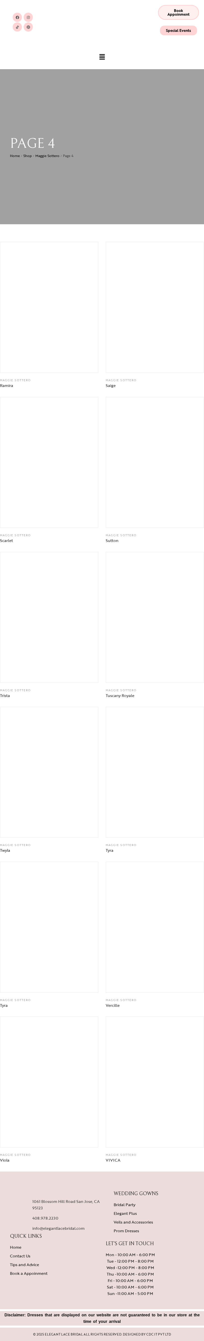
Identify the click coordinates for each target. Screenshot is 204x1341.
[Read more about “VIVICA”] (167, 1138)
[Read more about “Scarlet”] (62, 519)
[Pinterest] (28, 27)
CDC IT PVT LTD (158, 1334)
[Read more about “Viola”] (62, 1138)
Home (15, 155)
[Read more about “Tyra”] (167, 829)
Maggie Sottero (47, 155)
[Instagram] (28, 17)
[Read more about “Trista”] (62, 674)
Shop (27, 155)
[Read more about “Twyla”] (62, 829)
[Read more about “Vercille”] (167, 984)
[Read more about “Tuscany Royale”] (167, 674)
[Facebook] (17, 17)
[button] (178, 12)
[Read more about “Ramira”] (62, 364)
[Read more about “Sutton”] (167, 519)
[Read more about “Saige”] (167, 364)
